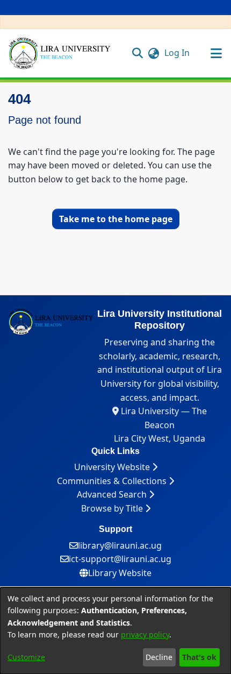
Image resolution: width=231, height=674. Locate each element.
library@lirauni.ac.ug (120, 545)
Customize (26, 657)
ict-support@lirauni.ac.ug (120, 559)
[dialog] (115, 630)
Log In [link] (177, 53)
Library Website (119, 573)
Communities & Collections (113, 481)
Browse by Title (113, 508)
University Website (113, 467)
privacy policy (145, 634)
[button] (138, 52)
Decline (159, 657)
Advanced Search (113, 494)
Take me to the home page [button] (115, 219)
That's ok (199, 657)
